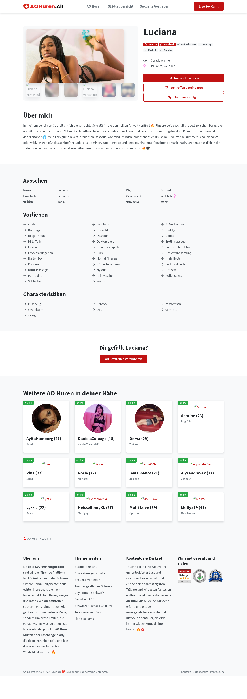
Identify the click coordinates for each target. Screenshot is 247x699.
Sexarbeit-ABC (84, 599)
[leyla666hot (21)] (149, 464)
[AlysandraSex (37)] (201, 464)
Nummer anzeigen (186, 97)
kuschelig (34, 304)
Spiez (29, 478)
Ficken (32, 247)
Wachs (101, 281)
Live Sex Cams (209, 6)
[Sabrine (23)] (201, 407)
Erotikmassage (175, 241)
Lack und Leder (175, 264)
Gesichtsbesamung (178, 253)
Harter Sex (35, 258)
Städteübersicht (120, 6)
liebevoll (102, 304)
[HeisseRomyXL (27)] (97, 498)
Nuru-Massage (38, 270)
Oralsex (170, 270)
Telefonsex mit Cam (88, 612)
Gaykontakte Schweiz (89, 593)
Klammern (35, 264)
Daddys (170, 230)
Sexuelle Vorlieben (154, 6)
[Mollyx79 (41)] (200, 498)
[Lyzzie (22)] (46, 498)
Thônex (133, 444)
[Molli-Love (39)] (149, 498)
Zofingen (186, 478)
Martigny (83, 478)
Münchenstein (189, 513)
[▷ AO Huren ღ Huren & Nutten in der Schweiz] (43, 6)
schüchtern (35, 310)
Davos (29, 513)
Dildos (169, 236)
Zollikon (134, 478)
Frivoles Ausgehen (40, 253)
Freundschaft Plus (177, 247)
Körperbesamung (108, 264)
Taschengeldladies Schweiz (93, 586)
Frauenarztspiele (108, 247)
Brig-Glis (186, 421)
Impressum (217, 672)
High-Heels (173, 258)
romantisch (173, 304)
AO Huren (94, 6)
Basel (29, 444)
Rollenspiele (173, 275)
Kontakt (186, 672)
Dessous (102, 236)
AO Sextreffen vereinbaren (123, 359)
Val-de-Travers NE (88, 444)
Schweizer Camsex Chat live (93, 606)
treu (99, 310)
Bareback (103, 224)
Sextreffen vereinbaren (186, 88)
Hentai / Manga (107, 258)
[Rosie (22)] (98, 464)
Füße (100, 253)
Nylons (101, 270)
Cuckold (102, 230)
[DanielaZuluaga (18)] (97, 418)
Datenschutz (200, 672)
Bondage (34, 230)
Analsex (33, 224)
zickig (32, 315)
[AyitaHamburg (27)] (46, 418)
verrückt (171, 310)
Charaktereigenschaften (91, 573)
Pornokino (35, 275)
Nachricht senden (186, 78)
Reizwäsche (105, 275)
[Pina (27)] (46, 464)
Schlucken (35, 281)
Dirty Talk (34, 241)
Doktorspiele (105, 241)
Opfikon (134, 513)
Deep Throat (36, 236)
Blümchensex (174, 224)
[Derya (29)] (149, 418)
